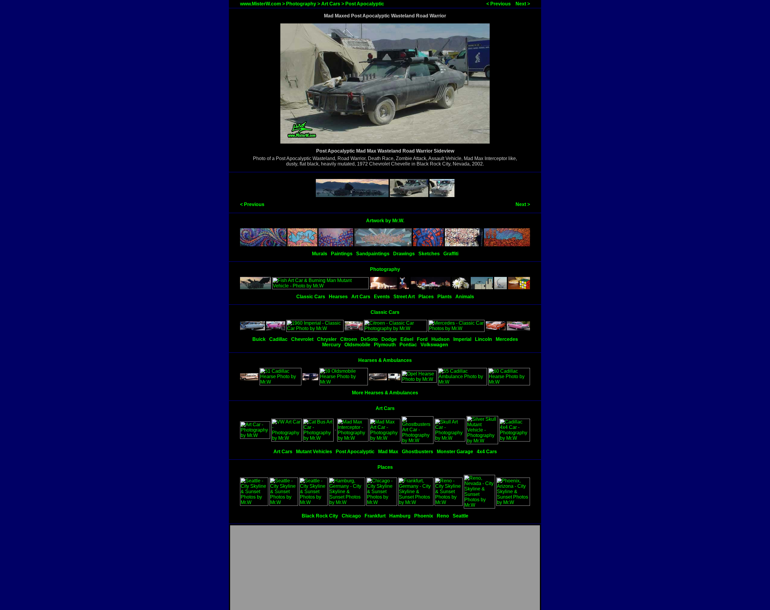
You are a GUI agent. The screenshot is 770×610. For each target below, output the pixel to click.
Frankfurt (375, 515)
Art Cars (330, 3)
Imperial (462, 339)
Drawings (404, 253)
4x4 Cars (487, 451)
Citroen (348, 339)
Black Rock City (320, 515)
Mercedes (507, 339)
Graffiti (450, 253)
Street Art (404, 296)
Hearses (338, 296)
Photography (301, 3)
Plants (444, 296)
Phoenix (423, 515)
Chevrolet (302, 339)
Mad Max (388, 451)
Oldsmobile (357, 344)
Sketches (429, 253)
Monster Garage (455, 451)
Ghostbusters (417, 451)
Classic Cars (310, 296)
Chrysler (327, 339)
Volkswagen (434, 344)
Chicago (351, 515)
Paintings (342, 253)
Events (382, 296)
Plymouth (385, 344)
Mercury (331, 344)
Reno (443, 515)
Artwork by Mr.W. (385, 220)
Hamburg (400, 515)
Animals (464, 296)
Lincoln (483, 339)
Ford (422, 339)
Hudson (440, 339)
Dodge (389, 339)
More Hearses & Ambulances (385, 392)
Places (426, 296)
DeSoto (369, 339)
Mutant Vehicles (314, 451)
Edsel (406, 339)
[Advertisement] (385, 568)
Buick (259, 339)
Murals (319, 253)
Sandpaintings (373, 253)
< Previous (498, 3)
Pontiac (408, 344)
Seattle (460, 515)
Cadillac (278, 339)
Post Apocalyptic (364, 3)
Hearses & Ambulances (385, 360)
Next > (523, 3)
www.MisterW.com (260, 3)
